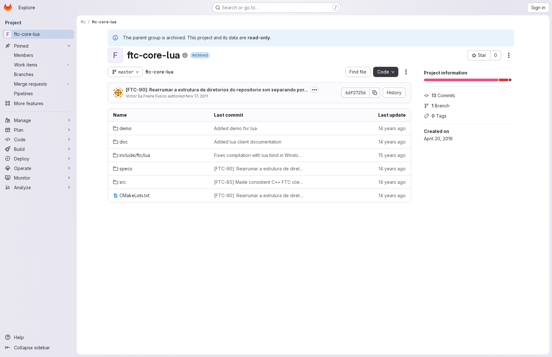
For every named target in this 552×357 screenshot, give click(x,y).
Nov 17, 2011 (197, 96)
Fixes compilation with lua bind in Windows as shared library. (259, 155)
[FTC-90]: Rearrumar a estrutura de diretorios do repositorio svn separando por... (217, 89)
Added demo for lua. (236, 128)
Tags (439, 116)
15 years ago (392, 155)
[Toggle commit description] (314, 90)
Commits (443, 95)
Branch (440, 105)
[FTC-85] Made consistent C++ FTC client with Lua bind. (259, 182)
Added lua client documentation (247, 141)
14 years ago (392, 128)
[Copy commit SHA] (375, 93)
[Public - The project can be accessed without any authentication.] (185, 55)
